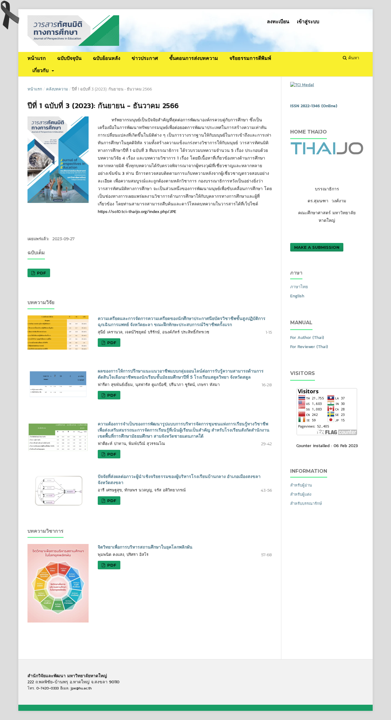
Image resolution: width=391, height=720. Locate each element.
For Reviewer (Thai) (309, 346)
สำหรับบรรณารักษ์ (306, 503)
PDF (41, 272)
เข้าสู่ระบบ (308, 21)
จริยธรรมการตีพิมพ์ (250, 58)
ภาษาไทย (299, 287)
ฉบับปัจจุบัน (69, 58)
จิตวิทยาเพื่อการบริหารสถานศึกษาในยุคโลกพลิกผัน (145, 547)
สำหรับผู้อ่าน (301, 485)
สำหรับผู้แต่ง (300, 494)
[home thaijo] (327, 153)
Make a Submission (316, 247)
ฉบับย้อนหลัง (106, 58)
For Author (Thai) (307, 337)
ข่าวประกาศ (145, 58)
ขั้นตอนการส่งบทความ (193, 58)
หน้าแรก (36, 58)
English (297, 296)
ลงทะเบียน (278, 21)
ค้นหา (353, 58)
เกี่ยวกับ (41, 70)
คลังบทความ (57, 88)
